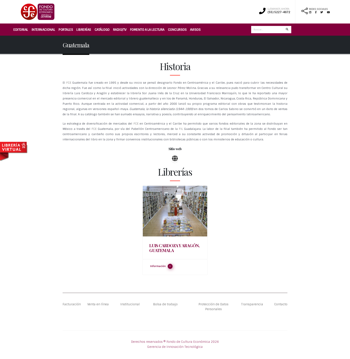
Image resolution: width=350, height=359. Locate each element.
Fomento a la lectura (147, 30)
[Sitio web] (175, 159)
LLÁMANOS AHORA (278, 8)
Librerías (83, 30)
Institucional (126, 304)
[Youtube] (328, 12)
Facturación (72, 304)
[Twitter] (323, 12)
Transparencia (252, 304)
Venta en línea (98, 304)
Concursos (177, 30)
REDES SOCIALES (318, 9)
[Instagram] (312, 12)
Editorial (20, 30)
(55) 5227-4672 (279, 12)
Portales (66, 30)
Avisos (195, 30)
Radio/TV (120, 30)
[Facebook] (317, 12)
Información (158, 266)
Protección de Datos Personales (213, 306)
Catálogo (102, 30)
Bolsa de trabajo (165, 304)
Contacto (280, 304)
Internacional (43, 30)
